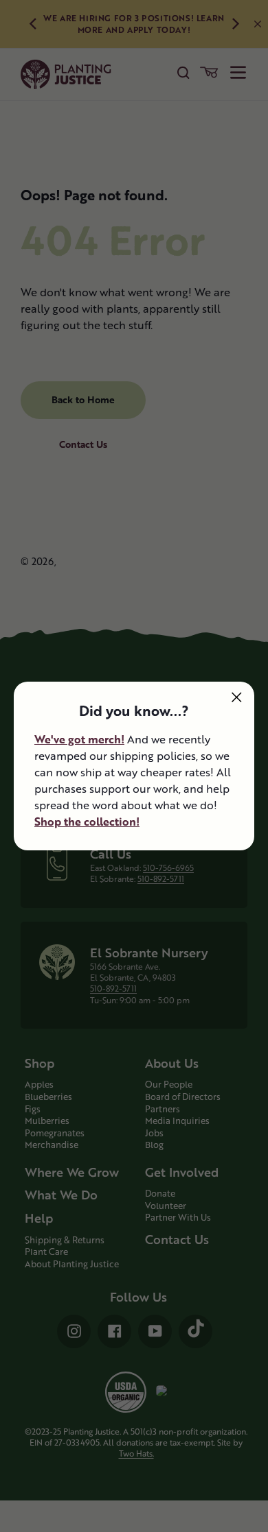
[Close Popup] (236, 697)
